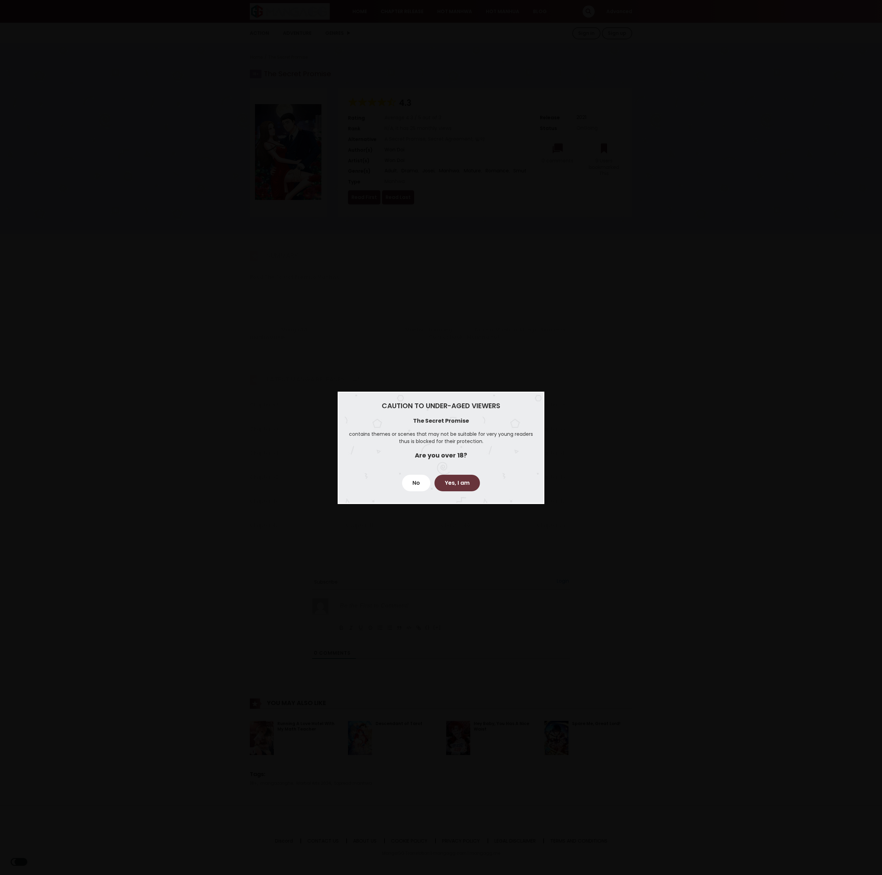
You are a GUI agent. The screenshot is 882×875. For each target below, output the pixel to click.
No (416, 483)
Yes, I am (457, 483)
